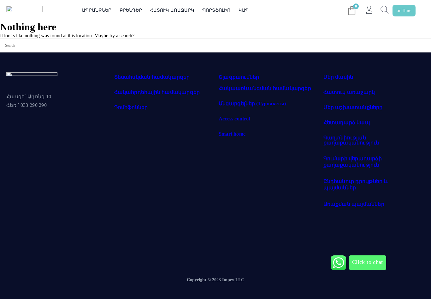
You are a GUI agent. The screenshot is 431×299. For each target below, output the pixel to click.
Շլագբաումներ (239, 77)
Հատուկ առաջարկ (172, 10)
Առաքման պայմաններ (353, 204)
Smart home (232, 134)
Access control (234, 118)
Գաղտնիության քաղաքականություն (351, 140)
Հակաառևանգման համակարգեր (265, 88)
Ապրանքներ (96, 10)
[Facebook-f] (14, 127)
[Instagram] (37, 127)
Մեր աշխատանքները (353, 107)
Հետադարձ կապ (346, 122)
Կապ (244, 10)
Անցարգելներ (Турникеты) (252, 103)
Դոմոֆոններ (131, 107)
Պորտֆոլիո (216, 10)
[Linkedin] (61, 127)
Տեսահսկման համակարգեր (152, 77)
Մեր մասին (338, 77)
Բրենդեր (131, 10)
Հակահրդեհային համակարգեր (157, 92)
